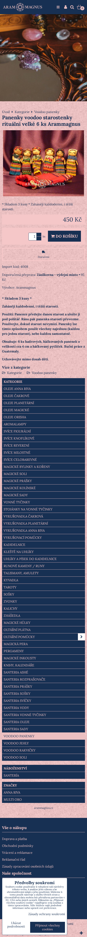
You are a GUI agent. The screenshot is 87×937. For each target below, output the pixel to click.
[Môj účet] (65, 7)
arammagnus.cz (43, 808)
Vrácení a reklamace (17, 853)
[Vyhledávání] (72, 7)
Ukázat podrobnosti (16, 924)
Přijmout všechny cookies (47, 927)
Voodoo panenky (44, 373)
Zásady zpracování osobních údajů (28, 866)
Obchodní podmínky (17, 846)
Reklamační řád (13, 859)
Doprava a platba (14, 839)
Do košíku (66, 236)
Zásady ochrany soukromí (46, 914)
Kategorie (14, 373)
